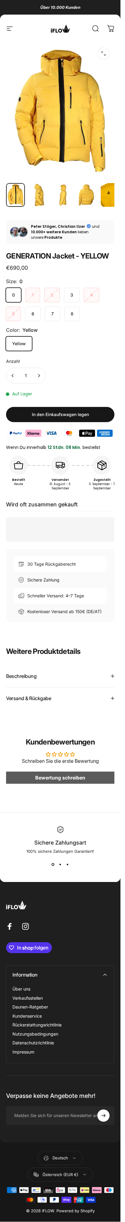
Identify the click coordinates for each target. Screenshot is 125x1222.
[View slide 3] (67, 864)
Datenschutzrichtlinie (33, 1042)
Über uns (21, 988)
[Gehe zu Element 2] (39, 195)
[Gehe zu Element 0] (15, 195)
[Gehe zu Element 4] (86, 195)
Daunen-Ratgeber (30, 1006)
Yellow (19, 343)
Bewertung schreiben (60, 778)
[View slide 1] (53, 864)
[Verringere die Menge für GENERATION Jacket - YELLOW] (12, 375)
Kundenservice (27, 1016)
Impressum (23, 1051)
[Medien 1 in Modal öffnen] (103, 53)
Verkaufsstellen (27, 998)
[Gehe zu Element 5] (110, 195)
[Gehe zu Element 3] (62, 195)
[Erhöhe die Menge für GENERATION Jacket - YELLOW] (38, 375)
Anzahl (13, 361)
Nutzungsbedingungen (35, 1033)
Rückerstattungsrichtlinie (37, 1024)
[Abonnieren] (103, 1115)
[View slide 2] (60, 864)
